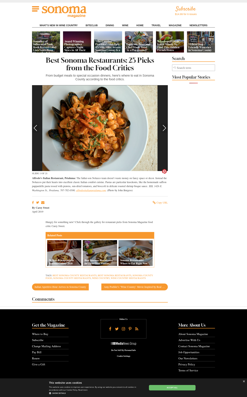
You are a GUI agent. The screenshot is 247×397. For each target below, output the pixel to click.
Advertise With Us (189, 340)
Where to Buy (40, 334)
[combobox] (193, 67)
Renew (36, 358)
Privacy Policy (186, 364)
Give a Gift (38, 364)
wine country (101, 278)
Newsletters (198, 25)
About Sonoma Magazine (193, 334)
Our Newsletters (187, 358)
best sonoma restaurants (114, 275)
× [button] (244, 381)
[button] (35, 128)
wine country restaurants (128, 278)
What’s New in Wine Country (59, 25)
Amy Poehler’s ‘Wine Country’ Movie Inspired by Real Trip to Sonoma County (136, 287)
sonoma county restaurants (72, 278)
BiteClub (92, 25)
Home (140, 25)
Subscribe (37, 340)
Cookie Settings (123, 356)
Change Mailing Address (46, 346)
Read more (82, 390)
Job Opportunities (188, 352)
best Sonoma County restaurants (75, 275)
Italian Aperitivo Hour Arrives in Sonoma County (60, 287)
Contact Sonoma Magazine (194, 346)
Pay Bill (36, 352)
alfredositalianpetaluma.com (91, 190)
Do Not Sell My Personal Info (123, 350)
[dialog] (123, 387)
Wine (125, 25)
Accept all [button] (172, 387)
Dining (110, 25)
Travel (156, 25)
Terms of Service (188, 370)
